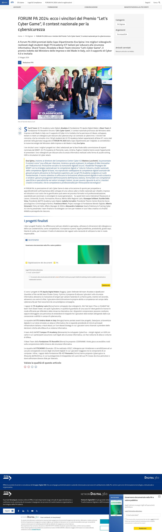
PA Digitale (29, 36)
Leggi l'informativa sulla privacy (34, 270)
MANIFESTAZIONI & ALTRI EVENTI (136, 7)
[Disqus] (81, 396)
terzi (57, 277)
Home (20, 36)
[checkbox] (29, 277)
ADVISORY (17, 7)
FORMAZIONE (53, 7)
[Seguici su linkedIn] (23, 511)
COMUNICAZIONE (91, 7)
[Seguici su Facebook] (18, 511)
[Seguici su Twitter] (28, 511)
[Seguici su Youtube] (32, 511)
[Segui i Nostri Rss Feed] (37, 511)
